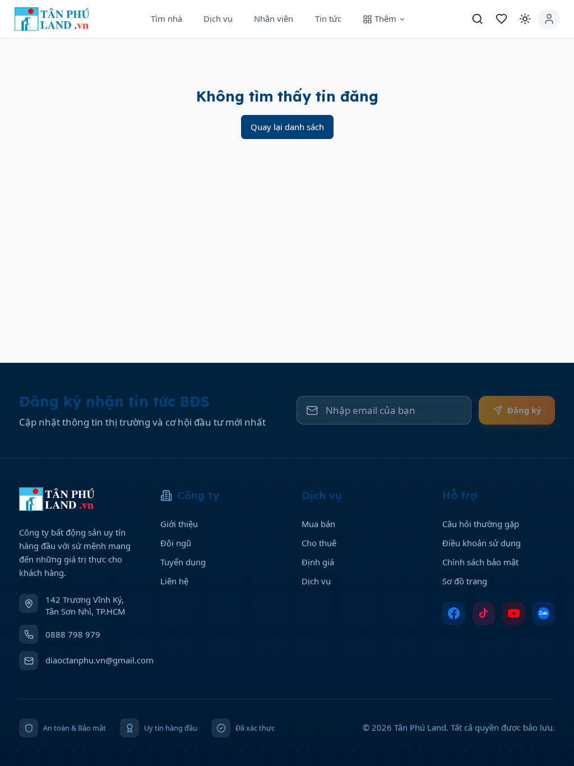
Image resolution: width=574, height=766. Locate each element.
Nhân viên (273, 18)
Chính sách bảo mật (480, 561)
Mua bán (318, 523)
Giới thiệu (179, 523)
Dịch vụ (218, 18)
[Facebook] (453, 614)
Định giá (318, 561)
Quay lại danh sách (287, 126)
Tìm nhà (166, 18)
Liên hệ (174, 581)
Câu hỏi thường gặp (480, 523)
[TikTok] (484, 614)
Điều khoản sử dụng (481, 542)
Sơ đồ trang (464, 581)
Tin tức (328, 18)
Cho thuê (319, 542)
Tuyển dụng (183, 561)
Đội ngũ (175, 542)
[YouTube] (513, 614)
